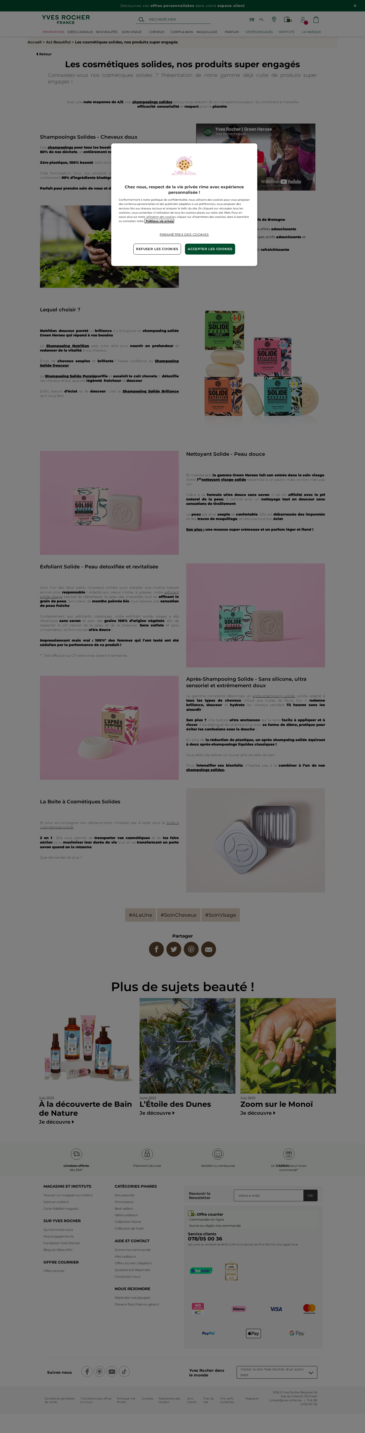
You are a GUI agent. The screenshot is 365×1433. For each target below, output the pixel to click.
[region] (184, 204)
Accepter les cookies (210, 249)
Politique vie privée (159, 221)
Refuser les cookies (157, 249)
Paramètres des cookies (184, 234)
